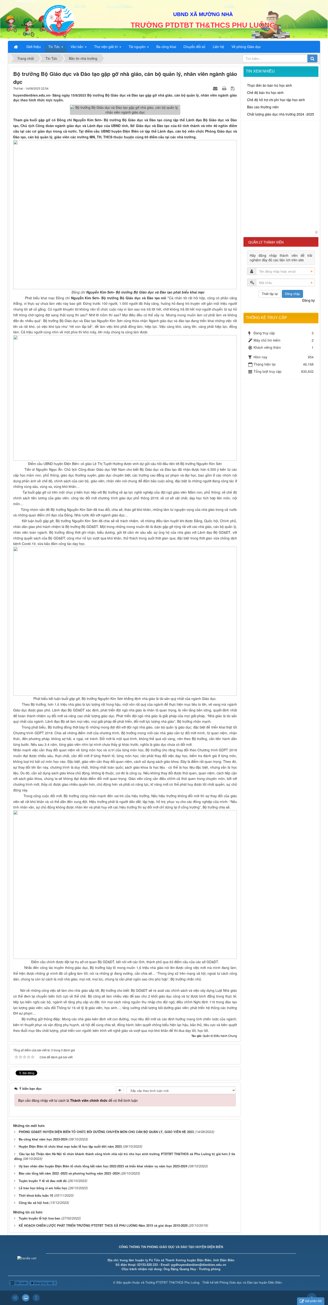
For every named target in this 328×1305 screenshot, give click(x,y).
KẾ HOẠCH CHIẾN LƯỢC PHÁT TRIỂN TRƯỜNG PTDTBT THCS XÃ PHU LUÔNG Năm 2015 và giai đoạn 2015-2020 (103, 1225)
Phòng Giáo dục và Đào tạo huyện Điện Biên (250, 1282)
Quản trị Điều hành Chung (220, 1036)
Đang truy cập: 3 (45, 1283)
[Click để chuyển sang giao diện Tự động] (15, 1297)
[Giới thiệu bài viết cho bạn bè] (216, 88)
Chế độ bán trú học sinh (265, 92)
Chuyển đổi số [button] (194, 46)
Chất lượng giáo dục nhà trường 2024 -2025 (280, 114)
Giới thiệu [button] (33, 46)
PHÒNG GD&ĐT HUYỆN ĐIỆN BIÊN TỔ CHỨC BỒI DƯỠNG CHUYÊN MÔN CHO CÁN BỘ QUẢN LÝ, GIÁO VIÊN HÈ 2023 (106, 1131)
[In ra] (224, 88)
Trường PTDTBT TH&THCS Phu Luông (172, 1282)
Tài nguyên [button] (137, 46)
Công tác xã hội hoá (34, 1202)
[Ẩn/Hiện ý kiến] (120, 1090)
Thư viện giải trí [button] (106, 46)
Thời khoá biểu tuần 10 (36, 1195)
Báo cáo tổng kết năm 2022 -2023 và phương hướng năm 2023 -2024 (69, 1173)
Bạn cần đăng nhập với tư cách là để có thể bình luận (78, 1100)
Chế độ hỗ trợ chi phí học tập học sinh (276, 99)
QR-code (20, 1283)
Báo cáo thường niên (263, 106)
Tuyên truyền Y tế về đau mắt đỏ (43, 1180)
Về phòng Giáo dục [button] (246, 46)
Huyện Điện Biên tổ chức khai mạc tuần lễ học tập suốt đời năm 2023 (70, 1146)
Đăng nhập (292, 293)
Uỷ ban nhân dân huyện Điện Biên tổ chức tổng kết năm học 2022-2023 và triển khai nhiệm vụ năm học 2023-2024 (103, 1166)
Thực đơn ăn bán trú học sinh (269, 85)
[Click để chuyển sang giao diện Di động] (36, 1297)
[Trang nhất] (16, 46)
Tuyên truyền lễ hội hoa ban (39, 1218)
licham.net (316, 232)
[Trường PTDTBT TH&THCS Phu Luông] (58, 20)
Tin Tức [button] (54, 46)
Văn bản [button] (77, 46)
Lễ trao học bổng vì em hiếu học (43, 1188)
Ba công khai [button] (166, 46)
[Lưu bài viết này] (233, 88)
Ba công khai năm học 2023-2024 (43, 1139)
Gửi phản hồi (313, 1301)
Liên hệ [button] (218, 46)
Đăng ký (308, 300)
